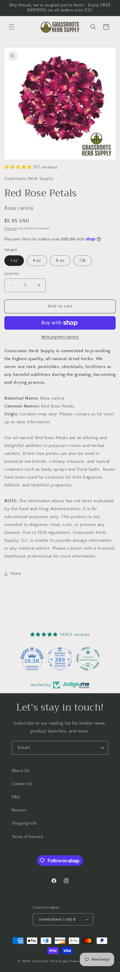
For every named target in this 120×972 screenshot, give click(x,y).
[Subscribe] (101, 748)
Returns (19, 810)
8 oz (60, 260)
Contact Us (22, 784)
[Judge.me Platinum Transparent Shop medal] (77, 658)
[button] (11, 26)
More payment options (60, 337)
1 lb (83, 260)
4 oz (37, 260)
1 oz (14, 260)
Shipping (10, 228)
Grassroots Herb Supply (50, 961)
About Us (20, 770)
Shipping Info (24, 823)
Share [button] (15, 573)
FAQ (16, 797)
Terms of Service (27, 837)
